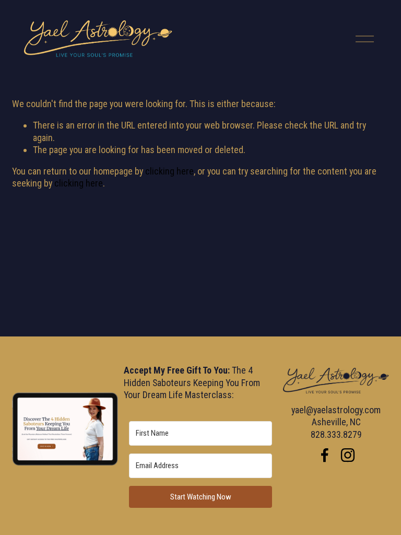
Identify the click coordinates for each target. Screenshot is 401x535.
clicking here (169, 171)
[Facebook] (324, 455)
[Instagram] (347, 455)
